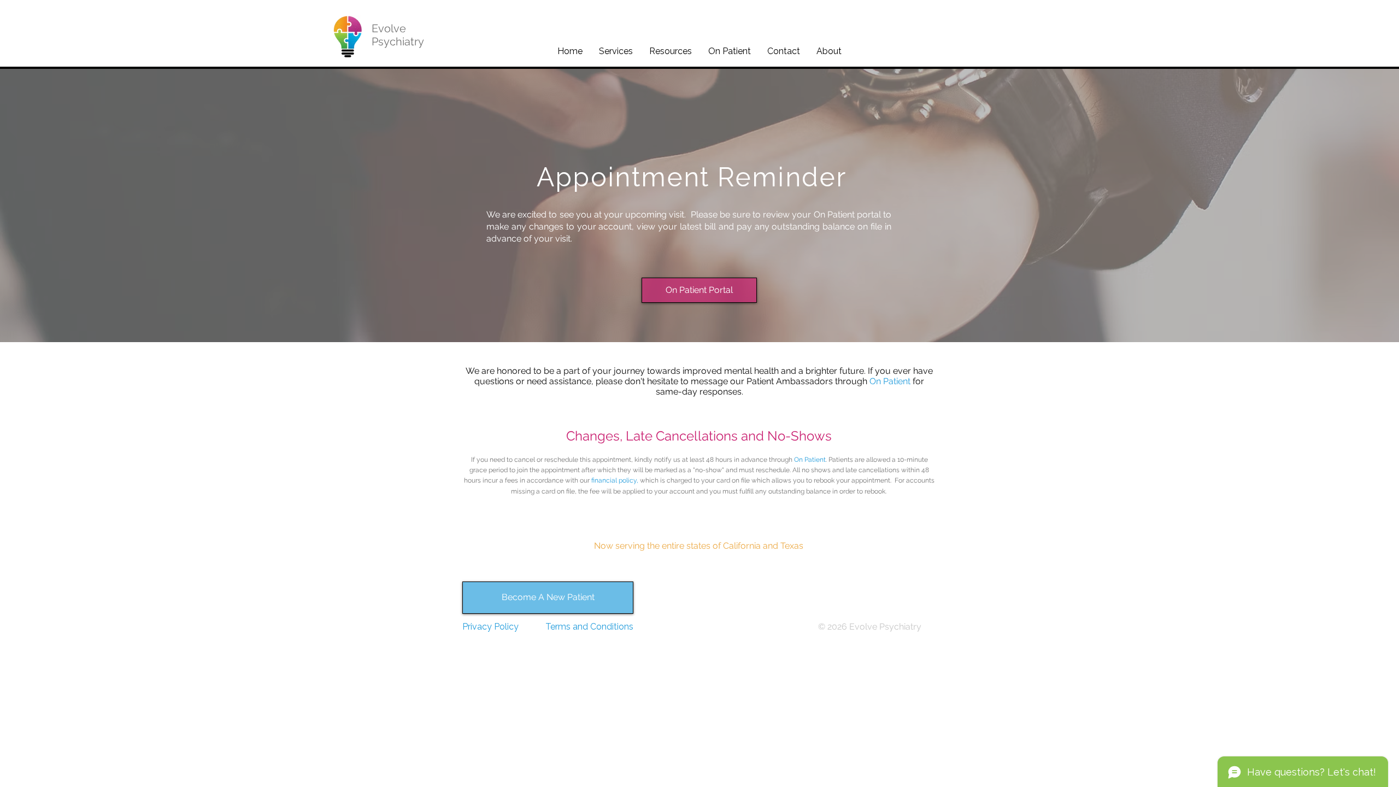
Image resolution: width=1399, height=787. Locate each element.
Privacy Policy (490, 626)
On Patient (889, 381)
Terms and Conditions (589, 626)
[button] (616, 51)
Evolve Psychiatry (398, 35)
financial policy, (614, 480)
